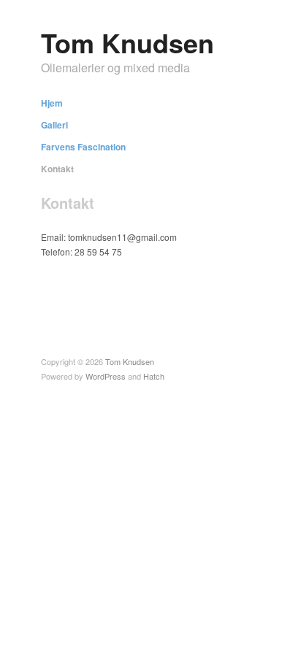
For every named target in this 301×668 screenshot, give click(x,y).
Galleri (54, 124)
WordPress (105, 376)
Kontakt (57, 168)
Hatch (153, 376)
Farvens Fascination (83, 146)
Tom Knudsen (127, 42)
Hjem (52, 103)
